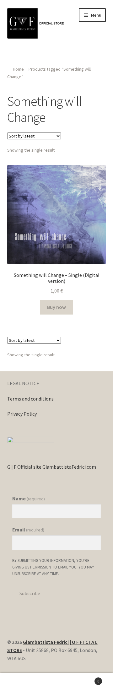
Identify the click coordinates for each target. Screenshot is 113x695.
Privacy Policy (22, 414)
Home (18, 69)
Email (28, 529)
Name (28, 498)
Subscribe (29, 593)
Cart (87, 678)
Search (56, 684)
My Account (19, 684)
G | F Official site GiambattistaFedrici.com (51, 467)
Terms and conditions (30, 399)
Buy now (56, 307)
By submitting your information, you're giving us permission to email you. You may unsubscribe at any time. (53, 567)
